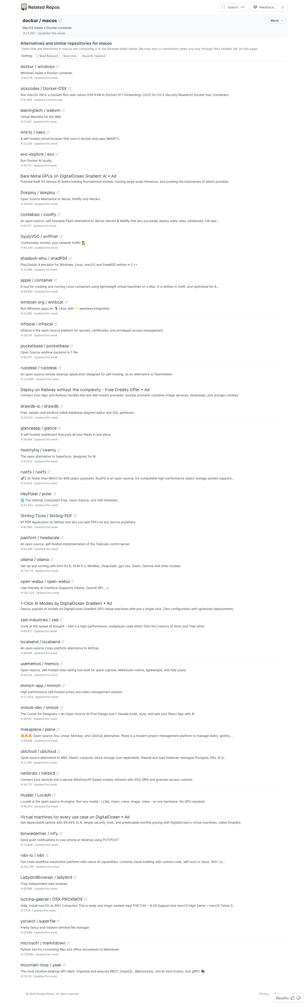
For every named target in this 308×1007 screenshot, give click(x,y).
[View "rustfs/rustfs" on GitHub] (49, 472)
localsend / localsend (40, 641)
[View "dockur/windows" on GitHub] (57, 66)
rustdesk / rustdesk (39, 367)
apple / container (37, 280)
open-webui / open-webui (45, 581)
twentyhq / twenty (38, 450)
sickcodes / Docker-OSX (44, 88)
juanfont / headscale (40, 537)
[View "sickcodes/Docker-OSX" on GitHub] (69, 88)
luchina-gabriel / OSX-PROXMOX (52, 899)
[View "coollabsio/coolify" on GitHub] (59, 214)
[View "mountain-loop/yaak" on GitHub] (64, 965)
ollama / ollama (35, 559)
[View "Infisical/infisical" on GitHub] (55, 324)
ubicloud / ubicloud (38, 751)
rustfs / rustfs (33, 472)
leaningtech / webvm (40, 110)
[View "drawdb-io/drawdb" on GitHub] (61, 406)
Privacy (264, 993)
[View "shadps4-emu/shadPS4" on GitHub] (70, 258)
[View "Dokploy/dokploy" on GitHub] (58, 192)
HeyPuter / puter (36, 493)
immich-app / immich (41, 685)
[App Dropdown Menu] (282, 7)
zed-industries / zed (39, 619)
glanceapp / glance (39, 428)
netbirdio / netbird (38, 773)
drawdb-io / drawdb (40, 406)
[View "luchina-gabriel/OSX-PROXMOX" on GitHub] (85, 899)
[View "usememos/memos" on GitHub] (61, 664)
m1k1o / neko (33, 132)
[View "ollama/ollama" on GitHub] (51, 559)
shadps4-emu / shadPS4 (44, 258)
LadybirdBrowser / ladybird (46, 877)
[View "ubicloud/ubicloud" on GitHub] (59, 751)
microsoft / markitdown (43, 943)
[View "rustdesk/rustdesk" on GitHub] (60, 368)
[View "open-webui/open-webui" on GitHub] (72, 581)
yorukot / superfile (38, 921)
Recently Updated (93, 56)
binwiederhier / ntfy (39, 833)
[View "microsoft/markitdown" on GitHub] (68, 943)
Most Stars (70, 56)
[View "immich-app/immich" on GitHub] (63, 685)
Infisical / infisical (37, 324)
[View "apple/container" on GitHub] (55, 280)
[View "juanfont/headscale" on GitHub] (62, 538)
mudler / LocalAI (36, 795)
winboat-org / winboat (42, 302)
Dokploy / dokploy (38, 192)
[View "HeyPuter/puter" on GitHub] (54, 494)
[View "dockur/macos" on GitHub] (60, 20)
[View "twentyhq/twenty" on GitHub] (59, 450)
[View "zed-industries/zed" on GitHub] (61, 620)
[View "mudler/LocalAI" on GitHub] (54, 795)
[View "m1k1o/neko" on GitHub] (48, 132)
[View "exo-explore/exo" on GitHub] (57, 154)
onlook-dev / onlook (40, 707)
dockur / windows (38, 66)
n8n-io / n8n (32, 855)
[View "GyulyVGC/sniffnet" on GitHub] (60, 236)
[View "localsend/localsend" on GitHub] (63, 642)
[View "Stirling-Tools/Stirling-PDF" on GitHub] (75, 516)
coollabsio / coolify (38, 214)
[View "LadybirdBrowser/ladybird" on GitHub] (75, 877)
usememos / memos (40, 663)
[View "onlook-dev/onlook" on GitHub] (61, 707)
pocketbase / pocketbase (45, 345)
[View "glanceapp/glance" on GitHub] (59, 428)
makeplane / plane (38, 729)
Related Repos (44, 7)
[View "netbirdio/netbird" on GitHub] (58, 773)
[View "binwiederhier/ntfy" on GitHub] (60, 833)
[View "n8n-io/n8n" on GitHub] (47, 855)
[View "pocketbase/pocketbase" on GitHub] (71, 346)
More (275, 20)
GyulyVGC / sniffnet (39, 236)
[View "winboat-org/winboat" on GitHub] (66, 302)
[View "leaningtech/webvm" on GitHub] (63, 110)
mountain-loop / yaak (41, 965)
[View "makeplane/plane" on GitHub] (58, 729)
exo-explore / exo (37, 154)
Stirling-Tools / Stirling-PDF (46, 515)
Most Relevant (47, 56)
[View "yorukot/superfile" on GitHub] (58, 921)
